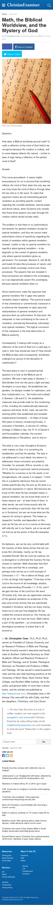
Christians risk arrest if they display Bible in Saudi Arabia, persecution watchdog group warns (24, 829)
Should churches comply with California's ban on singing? (23, 769)
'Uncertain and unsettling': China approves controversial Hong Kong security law (20, 798)
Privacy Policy (7, 887)
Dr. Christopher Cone (12, 36)
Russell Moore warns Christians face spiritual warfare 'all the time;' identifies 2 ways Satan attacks (25, 837)
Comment (13, 14)
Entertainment (27, 871)
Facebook (24, 855)
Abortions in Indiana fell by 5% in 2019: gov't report (24, 783)
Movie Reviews (7, 858)
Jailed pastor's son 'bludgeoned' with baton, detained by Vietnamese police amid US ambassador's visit (26, 777)
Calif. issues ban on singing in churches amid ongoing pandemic (25, 790)
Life (23, 868)
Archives (5, 882)
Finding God (6, 855)
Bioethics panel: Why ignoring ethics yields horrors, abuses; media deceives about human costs (24, 821)
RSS (22, 858)
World (4, 874)
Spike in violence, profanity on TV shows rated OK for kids (25, 813)
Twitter (23, 860)
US (3, 871)
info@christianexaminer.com (21, 725)
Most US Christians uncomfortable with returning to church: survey (24, 806)
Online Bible (6, 860)
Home (4, 14)
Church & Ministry (8, 877)
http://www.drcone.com (13, 693)
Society (25, 866)
